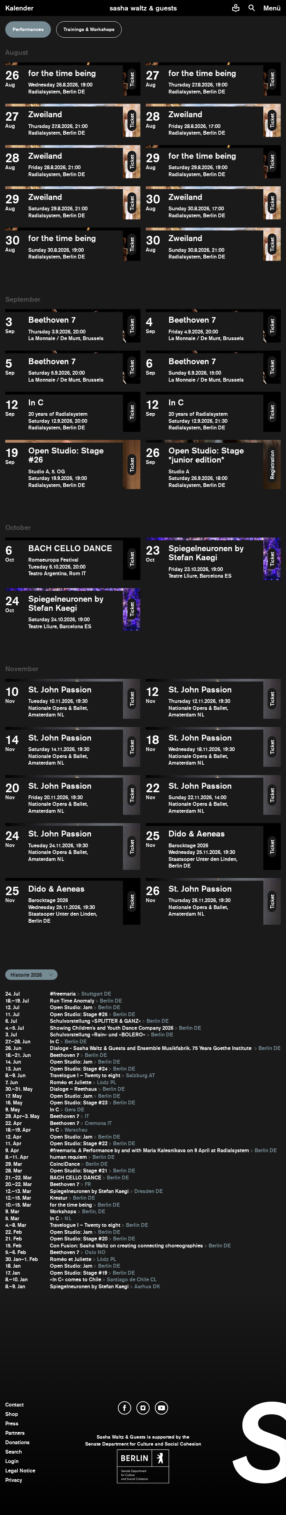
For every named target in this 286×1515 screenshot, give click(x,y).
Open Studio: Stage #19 (78, 1272)
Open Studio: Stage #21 (78, 1170)
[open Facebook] (124, 1408)
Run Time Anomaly (72, 1000)
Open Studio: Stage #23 (78, 1102)
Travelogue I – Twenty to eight (85, 1075)
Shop (11, 1414)
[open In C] (64, 415)
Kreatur (58, 1197)
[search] (252, 8)
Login (11, 1461)
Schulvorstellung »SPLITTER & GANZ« (95, 1021)
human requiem (68, 1157)
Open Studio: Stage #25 (78, 1014)
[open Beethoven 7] (64, 328)
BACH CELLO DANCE (75, 1177)
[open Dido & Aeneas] (205, 849)
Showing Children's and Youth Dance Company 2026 (111, 1028)
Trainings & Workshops (88, 29)
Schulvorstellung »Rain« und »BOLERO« (97, 1034)
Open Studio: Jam (71, 1007)
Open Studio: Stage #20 (78, 1238)
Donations (17, 1442)
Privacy (13, 1480)
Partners (15, 1433)
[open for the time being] (64, 81)
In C (54, 1041)
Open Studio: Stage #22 (78, 1143)
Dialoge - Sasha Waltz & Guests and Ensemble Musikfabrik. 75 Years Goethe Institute (151, 1048)
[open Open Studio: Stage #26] (64, 467)
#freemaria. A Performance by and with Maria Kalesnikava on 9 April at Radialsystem (149, 1150)
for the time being (71, 1204)
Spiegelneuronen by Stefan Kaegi (89, 1191)
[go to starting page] (143, 8)
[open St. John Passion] (64, 702)
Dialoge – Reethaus (73, 1089)
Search (13, 1451)
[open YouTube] (161, 1408)
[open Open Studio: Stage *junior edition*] (205, 467)
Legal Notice (20, 1470)
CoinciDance (65, 1164)
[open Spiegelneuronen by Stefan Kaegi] (205, 561)
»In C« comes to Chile (75, 1279)
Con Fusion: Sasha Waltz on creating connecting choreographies (126, 1245)
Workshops (63, 1211)
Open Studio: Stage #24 (78, 1068)
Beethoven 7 (64, 1055)
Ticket (131, 79)
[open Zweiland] (64, 123)
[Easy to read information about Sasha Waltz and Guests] (236, 8)
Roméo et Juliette (70, 1082)
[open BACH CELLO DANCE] (64, 561)
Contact (14, 1404)
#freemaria (63, 993)
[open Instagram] (143, 1408)
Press (11, 1423)
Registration (272, 464)
